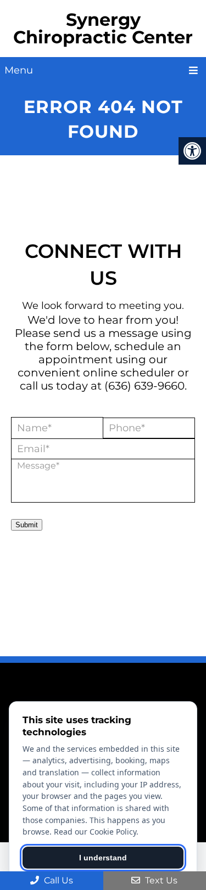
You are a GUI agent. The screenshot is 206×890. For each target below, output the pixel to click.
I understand (103, 857)
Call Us (57, 880)
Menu (18, 70)
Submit (26, 525)
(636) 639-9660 (144, 385)
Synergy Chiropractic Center (103, 28)
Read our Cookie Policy (95, 831)
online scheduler (129, 372)
